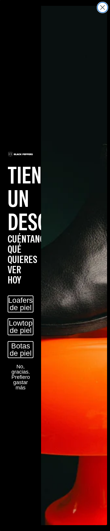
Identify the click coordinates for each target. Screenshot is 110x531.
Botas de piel (21, 349)
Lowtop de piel (21, 326)
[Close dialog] (102, 7)
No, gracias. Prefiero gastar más (20, 372)
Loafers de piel (20, 304)
